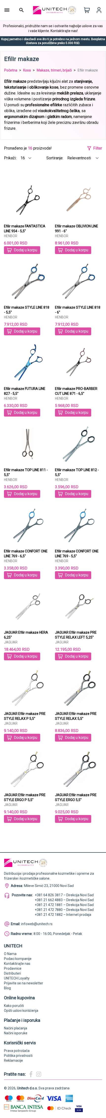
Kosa (27, 70)
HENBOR (10, 236)
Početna (10, 70)
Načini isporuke (15, 1033)
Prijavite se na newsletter (23, 983)
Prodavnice (12, 968)
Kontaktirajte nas (17, 964)
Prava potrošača (17, 1051)
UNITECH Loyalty (17, 978)
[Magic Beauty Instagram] (39, 1074)
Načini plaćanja (15, 1028)
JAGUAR (11, 642)
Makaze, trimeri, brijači (54, 70)
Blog (7, 988)
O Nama (10, 954)
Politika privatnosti (18, 1056)
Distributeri (12, 973)
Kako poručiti (14, 1006)
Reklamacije (13, 1060)
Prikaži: (11, 158)
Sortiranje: (55, 158)
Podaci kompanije (18, 959)
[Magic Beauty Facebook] (31, 1074)
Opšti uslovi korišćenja (21, 1011)
